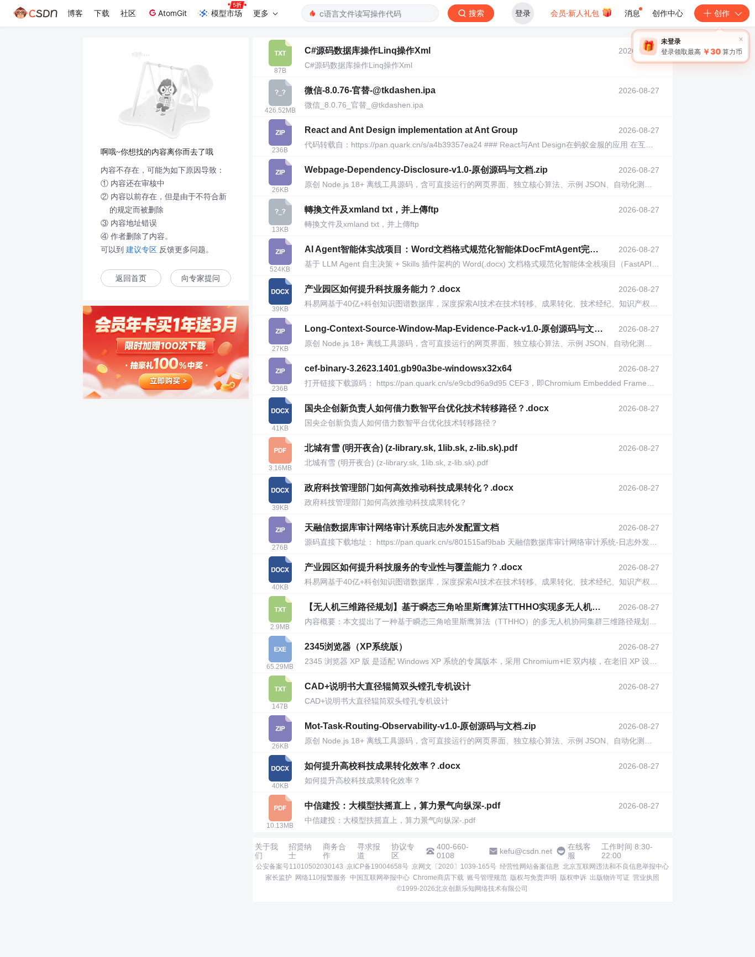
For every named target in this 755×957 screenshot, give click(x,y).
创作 (722, 13)
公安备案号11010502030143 (299, 866)
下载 (101, 13)
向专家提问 (200, 278)
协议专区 (403, 851)
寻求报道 (368, 851)
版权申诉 (573, 877)
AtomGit (172, 13)
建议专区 (141, 249)
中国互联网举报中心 (380, 877)
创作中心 (667, 13)
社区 (128, 13)
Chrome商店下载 (438, 877)
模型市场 (226, 13)
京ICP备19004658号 (377, 866)
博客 (75, 13)
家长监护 (278, 877)
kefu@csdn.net (526, 851)
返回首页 (131, 278)
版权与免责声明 (533, 877)
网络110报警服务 (321, 877)
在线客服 (579, 851)
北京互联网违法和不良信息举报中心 (616, 866)
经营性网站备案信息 (529, 866)
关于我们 (266, 851)
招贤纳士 (300, 851)
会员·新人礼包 (575, 13)
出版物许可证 (610, 877)
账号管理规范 (487, 877)
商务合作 (334, 851)
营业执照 (646, 877)
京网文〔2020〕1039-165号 (454, 866)
